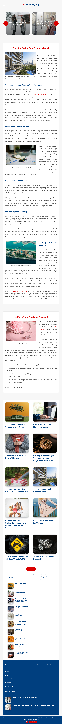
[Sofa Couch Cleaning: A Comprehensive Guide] (11, 586)
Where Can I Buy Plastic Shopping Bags (21, 645)
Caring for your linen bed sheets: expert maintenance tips (21, 615)
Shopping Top (32, 4)
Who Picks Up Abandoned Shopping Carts (21, 607)
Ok (27, 721)
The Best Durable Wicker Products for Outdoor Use (16, 490)
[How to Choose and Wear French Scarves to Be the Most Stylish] (44, 23)
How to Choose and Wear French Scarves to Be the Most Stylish (34, 705)
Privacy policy (9, 686)
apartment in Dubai (40, 94)
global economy (48, 577)
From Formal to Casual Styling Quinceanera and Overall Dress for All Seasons (15, 524)
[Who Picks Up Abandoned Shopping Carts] (11, 609)
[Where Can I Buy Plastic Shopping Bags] (11, 647)
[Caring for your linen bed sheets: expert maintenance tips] (11, 616)
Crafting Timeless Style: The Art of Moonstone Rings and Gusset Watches (44, 458)
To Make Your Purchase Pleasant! (31, 317)
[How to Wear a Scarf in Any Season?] (18, 23)
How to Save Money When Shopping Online (21, 653)
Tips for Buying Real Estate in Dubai (31, 48)
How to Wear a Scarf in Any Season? (25, 697)
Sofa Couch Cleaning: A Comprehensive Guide (15, 425)
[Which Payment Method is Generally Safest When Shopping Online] (11, 601)
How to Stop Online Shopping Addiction (20, 592)
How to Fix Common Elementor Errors (42, 425)
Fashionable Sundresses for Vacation (43, 521)
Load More (31, 569)
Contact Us (8, 679)
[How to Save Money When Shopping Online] (11, 655)
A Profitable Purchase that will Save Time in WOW (16, 558)
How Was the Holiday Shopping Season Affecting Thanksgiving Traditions (21, 624)
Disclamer (8, 683)
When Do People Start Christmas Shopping (20, 630)
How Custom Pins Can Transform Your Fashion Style (21, 638)
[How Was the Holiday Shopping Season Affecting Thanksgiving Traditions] (11, 624)
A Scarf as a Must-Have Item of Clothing (15, 457)
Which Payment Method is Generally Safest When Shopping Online (22, 600)
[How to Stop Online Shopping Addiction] (11, 593)
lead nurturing (37, 667)
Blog (6, 675)
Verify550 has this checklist (41, 665)
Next (56, 23)
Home (7, 671)
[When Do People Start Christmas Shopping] (11, 632)
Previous (5, 23)
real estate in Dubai (20, 291)
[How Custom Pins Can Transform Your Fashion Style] (11, 639)
